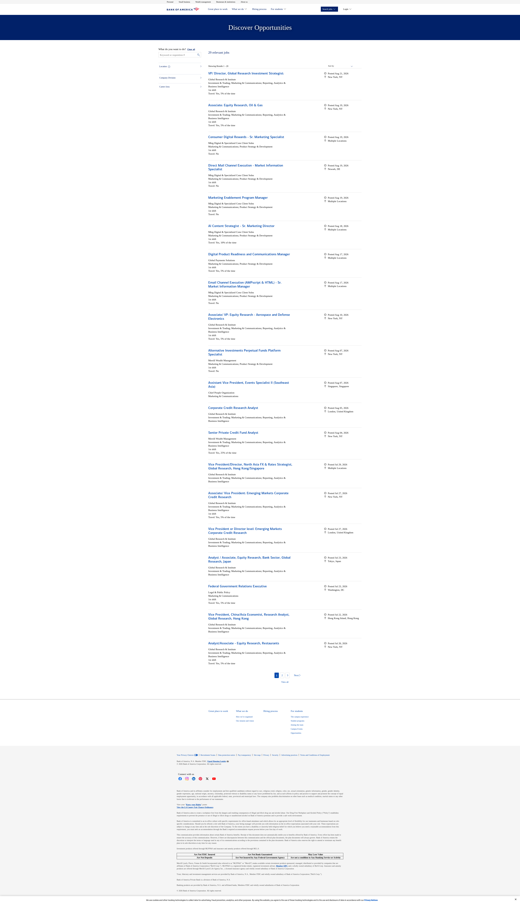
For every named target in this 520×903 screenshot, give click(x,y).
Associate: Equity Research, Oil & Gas (235, 105)
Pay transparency (244, 755)
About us (244, 2)
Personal (170, 2)
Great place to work (217, 9)
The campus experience (300, 717)
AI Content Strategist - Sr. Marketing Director (241, 226)
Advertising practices (289, 755)
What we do (238, 9)
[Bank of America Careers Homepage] (183, 10)
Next (296, 675)
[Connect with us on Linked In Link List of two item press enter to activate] (193, 778)
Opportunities (296, 733)
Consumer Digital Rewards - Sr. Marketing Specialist (246, 137)
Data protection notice (226, 755)
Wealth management (203, 2)
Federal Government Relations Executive (237, 586)
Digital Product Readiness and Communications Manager (249, 254)
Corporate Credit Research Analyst (233, 408)
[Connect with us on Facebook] (180, 779)
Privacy (266, 755)
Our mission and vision (245, 721)
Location (163, 66)
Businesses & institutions (225, 2)
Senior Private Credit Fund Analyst (233, 433)
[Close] (516, 899)
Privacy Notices (371, 900)
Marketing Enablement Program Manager (238, 198)
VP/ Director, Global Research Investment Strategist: (246, 73)
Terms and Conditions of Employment (315, 755)
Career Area (164, 87)
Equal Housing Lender (218, 761)
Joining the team (297, 725)
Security (275, 755)
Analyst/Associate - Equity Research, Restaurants (243, 643)
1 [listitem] (276, 675)
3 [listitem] (287, 675)
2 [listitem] (282, 675)
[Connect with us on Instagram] (186, 779)
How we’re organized (244, 717)
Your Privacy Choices (185, 755)
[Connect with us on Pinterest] (200, 779)
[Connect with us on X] (207, 779)
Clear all (191, 49)
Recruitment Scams (208, 755)
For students (277, 9)
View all (284, 682)
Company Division (167, 78)
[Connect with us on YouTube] (214, 779)
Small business (184, 2)
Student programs (297, 721)
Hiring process (259, 9)
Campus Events (297, 729)
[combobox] (343, 66)
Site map (257, 755)
